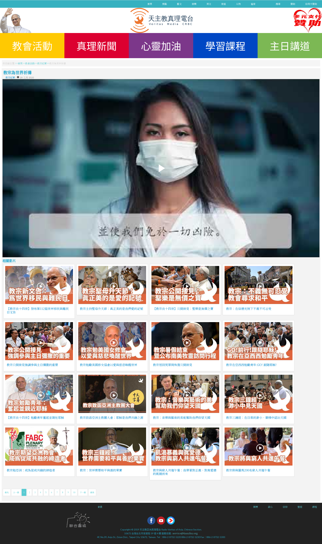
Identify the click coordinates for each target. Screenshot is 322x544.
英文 (208, 4)
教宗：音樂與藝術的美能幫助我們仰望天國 (181, 417)
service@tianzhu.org (185, 533)
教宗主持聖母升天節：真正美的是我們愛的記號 (111, 308)
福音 (253, 4)
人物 (238, 4)
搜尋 (278, 4)
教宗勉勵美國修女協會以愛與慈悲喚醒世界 (108, 364)
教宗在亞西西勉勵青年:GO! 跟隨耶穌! (251, 364)
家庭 (223, 4)
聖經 (300, 506)
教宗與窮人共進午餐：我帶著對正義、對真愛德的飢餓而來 (184, 472)
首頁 (149, 4)
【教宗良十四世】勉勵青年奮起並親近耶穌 (35, 417)
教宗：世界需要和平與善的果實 (101, 470)
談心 (270, 506)
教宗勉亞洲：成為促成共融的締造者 (31, 470)
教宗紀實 (42, 63)
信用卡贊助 (311, 4)
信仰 (285, 506)
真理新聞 (96, 45)
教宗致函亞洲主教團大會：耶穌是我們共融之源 (111, 417)
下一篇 (83, 492)
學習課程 (225, 45)
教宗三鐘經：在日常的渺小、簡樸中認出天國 (256, 417)
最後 (92, 492)
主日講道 (290, 45)
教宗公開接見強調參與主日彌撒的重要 (32, 364)
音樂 (194, 4)
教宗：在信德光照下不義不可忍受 (248, 308)
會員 (100, 506)
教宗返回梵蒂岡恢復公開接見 (172, 364)
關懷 (255, 506)
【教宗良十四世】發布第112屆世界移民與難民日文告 (38, 310)
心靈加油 (161, 45)
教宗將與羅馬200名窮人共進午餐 (248, 470)
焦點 (164, 4)
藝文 (179, 4)
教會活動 (32, 45)
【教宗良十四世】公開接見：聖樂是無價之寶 (183, 308)
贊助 (292, 4)
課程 (314, 506)
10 (74, 492)
